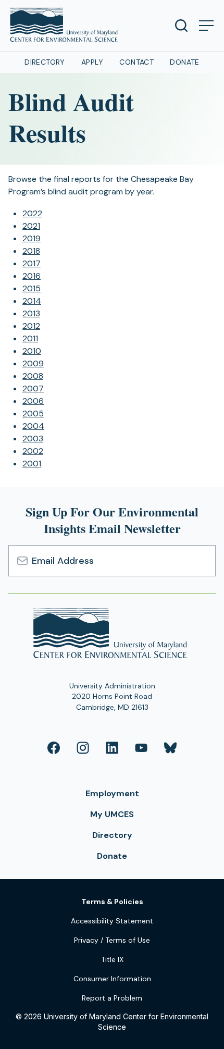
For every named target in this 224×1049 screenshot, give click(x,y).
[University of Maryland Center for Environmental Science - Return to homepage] (112, 635)
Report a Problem (112, 998)
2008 (32, 376)
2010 (31, 350)
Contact (136, 62)
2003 (32, 438)
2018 (31, 250)
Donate (185, 62)
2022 (32, 213)
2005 (33, 413)
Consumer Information (112, 978)
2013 (31, 313)
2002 (32, 451)
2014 (31, 300)
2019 (31, 238)
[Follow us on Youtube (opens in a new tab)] (141, 748)
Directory (44, 62)
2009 (33, 363)
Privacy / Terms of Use (112, 940)
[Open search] (181, 25)
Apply (92, 62)
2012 (31, 325)
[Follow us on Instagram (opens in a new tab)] (83, 748)
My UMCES (112, 814)
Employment (112, 793)
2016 (31, 275)
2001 (31, 463)
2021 (31, 225)
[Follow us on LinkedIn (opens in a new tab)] (112, 748)
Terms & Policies (112, 901)
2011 (30, 338)
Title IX (112, 959)
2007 (33, 388)
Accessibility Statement (112, 920)
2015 (31, 288)
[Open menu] (206, 25)
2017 (31, 263)
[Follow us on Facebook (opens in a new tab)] (53, 748)
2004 (33, 426)
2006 (33, 401)
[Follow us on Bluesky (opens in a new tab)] (170, 748)
